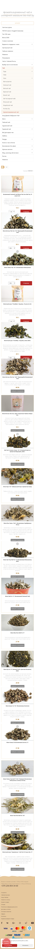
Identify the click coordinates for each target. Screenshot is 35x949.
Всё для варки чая (8, 132)
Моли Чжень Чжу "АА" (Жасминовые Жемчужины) (17, 267)
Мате (4, 119)
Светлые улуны (7, 27)
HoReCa (4, 136)
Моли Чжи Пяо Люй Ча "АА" (17, 815)
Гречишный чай (7, 48)
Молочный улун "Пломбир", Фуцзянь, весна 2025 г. (17, 340)
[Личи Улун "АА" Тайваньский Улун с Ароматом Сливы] (17, 476)
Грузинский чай (7, 126)
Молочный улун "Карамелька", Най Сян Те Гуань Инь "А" (17, 852)
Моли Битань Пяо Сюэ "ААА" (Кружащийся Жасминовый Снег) (17, 377)
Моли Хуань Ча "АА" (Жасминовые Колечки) (17, 706)
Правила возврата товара (7, 918)
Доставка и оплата (5, 909)
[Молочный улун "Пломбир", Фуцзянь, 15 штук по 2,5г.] (17, 293)
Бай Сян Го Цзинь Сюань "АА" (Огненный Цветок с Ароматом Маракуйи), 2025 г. (17, 450)
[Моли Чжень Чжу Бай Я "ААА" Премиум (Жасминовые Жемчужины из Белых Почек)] (17, 768)
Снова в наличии (7, 41)
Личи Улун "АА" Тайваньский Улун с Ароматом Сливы (17, 486)
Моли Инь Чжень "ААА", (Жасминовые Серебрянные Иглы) (17, 524)
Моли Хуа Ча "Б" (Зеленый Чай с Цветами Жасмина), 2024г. (17, 670)
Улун (4, 78)
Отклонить (25, 945)
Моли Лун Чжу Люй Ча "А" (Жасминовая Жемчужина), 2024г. (17, 560)
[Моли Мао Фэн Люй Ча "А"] (17, 622)
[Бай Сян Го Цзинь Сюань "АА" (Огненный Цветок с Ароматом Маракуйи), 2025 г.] (17, 440)
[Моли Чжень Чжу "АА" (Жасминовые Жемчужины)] (17, 257)
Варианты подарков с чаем (10, 44)
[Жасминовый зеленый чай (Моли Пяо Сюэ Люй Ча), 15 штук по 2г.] (17, 184)
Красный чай (7, 92)
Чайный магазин (5, 895)
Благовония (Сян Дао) (9, 146)
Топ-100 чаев (6, 34)
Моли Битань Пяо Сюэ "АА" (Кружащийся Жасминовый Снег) (17, 231)
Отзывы (3, 904)
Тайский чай (6, 122)
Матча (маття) (7, 81)
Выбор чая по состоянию (10, 64)
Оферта (3, 914)
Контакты (3, 916)
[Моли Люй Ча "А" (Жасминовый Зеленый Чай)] (17, 586)
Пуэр (4, 71)
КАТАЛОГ (17, 23)
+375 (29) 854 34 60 (9, 885)
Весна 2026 (5, 37)
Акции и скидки (5, 902)
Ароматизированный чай (11, 112)
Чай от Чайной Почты (9, 61)
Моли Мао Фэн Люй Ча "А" (17, 633)
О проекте (3, 892)
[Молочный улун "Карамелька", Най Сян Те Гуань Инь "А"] (17, 842)
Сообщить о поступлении (17, 391)
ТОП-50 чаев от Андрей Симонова (12, 31)
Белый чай (6, 95)
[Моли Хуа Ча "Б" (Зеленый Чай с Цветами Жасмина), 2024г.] (17, 659)
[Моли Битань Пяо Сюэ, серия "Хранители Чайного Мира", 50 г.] (17, 403)
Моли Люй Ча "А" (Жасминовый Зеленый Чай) (17, 596)
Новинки (5, 54)
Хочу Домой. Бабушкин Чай (10, 115)
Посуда (4, 139)
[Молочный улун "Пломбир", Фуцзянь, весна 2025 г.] (17, 330)
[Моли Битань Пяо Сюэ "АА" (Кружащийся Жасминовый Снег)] (17, 220)
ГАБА (4, 75)
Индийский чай (8, 105)
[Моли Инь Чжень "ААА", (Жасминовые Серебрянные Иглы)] (17, 513)
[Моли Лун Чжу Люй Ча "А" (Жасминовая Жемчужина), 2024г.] (17, 549)
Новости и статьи (5, 899)
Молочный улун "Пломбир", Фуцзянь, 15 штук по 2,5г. (17, 304)
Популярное (6, 58)
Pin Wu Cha (6, 108)
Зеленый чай (7, 85)
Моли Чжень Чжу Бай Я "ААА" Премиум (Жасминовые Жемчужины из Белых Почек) (17, 779)
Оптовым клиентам (6, 911)
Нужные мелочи (7, 149)
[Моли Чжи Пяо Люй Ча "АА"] (17, 805)
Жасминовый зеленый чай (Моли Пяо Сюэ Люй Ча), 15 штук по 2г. (17, 195)
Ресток (4, 156)
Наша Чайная (4, 897)
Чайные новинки (7, 51)
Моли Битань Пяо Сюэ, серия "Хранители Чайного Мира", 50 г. (17, 414)
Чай (3, 68)
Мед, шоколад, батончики (10, 153)
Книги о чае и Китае (8, 142)
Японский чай (7, 102)
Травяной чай (6, 129)
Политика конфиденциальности (9, 907)
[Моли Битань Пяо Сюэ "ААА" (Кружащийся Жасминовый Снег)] (17, 367)
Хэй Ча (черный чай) (9, 98)
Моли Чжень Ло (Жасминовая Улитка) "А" (18, 742)
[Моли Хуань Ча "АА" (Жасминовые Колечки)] (17, 695)
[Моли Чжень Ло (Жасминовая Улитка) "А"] (17, 732)
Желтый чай (7, 88)
